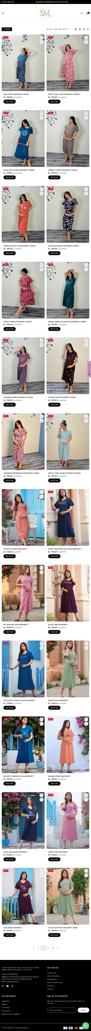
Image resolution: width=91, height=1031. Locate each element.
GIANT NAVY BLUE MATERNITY (15, 852)
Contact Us (50, 986)
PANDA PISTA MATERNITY (58, 700)
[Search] (82, 13)
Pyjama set (5, 1001)
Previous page (34, 948)
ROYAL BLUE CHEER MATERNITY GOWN (18, 170)
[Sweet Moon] (45, 13)
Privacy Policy (51, 973)
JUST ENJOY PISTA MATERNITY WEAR (63, 928)
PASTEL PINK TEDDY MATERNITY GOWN (64, 94)
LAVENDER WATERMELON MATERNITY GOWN (21, 473)
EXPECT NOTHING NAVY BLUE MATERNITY (64, 549)
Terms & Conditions (53, 976)
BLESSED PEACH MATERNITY (59, 776)
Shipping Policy (52, 979)
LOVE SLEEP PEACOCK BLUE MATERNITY (19, 700)
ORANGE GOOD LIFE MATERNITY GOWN (19, 246)
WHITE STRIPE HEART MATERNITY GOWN (64, 473)
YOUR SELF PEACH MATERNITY (15, 549)
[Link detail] (3, 986)
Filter (8, 29)
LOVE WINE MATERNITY (12, 928)
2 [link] (43, 947)
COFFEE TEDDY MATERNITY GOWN (62, 397)
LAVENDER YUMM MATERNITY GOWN (18, 397)
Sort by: (50, 29)
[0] (87, 13)
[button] (42, 37)
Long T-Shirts (6, 1011)
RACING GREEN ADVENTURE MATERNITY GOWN (67, 322)
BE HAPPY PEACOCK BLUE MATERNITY (18, 776)
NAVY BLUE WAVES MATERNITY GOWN (63, 246)
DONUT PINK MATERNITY (58, 852)
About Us (50, 989)
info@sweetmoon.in (10, 982)
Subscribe (83, 1010)
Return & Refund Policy (54, 982)
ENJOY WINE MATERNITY (58, 625)
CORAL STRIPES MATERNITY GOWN (17, 322)
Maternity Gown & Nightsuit (11, 1014)
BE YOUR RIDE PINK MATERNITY (15, 625)
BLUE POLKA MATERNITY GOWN (16, 94)
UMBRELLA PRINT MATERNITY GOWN (62, 170)
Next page (57, 948)
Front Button (6, 1007)
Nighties (4, 1004)
